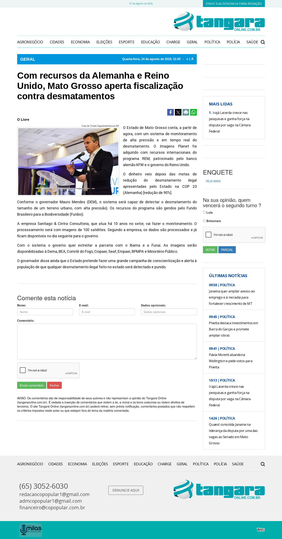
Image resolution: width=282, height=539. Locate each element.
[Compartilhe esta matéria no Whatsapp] (193, 112)
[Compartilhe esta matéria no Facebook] (170, 112)
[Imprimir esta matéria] (185, 112)
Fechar (54, 385)
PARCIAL (227, 250)
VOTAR (210, 250)
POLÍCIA (233, 41)
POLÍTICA (212, 41)
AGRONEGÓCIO (30, 41)
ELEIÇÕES (104, 41)
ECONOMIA (80, 41)
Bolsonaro (213, 221)
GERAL (192, 41)
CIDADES (57, 41)
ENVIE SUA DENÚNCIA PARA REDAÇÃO (234, 3)
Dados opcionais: (153, 305)
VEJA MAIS (213, 181)
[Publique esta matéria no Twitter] (178, 112)
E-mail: (84, 305)
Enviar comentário (32, 385)
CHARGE (173, 41)
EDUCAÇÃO (150, 41)
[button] (263, 40)
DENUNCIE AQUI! (126, 490)
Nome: (21, 305)
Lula (209, 212)
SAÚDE (252, 41)
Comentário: (25, 320)
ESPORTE (126, 41)
